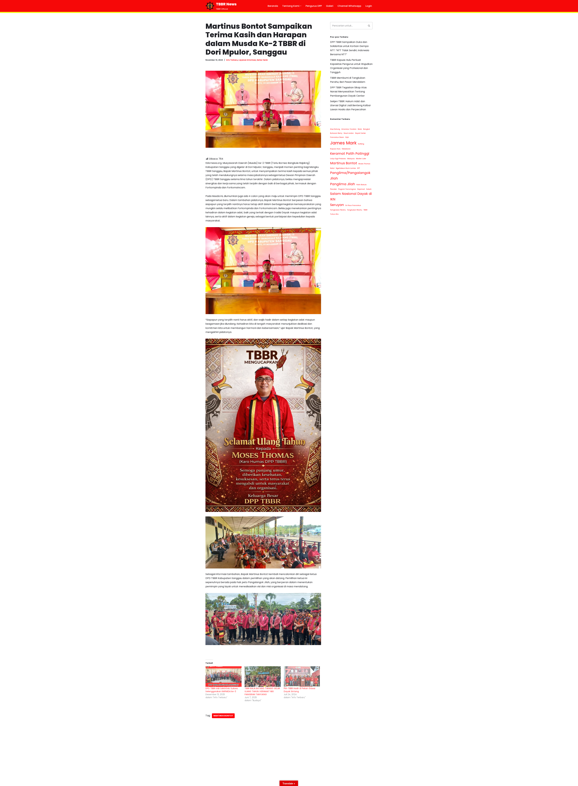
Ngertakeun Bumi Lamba (346, 168)
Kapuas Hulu (335, 149)
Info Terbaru (232, 60)
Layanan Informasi (247, 60)
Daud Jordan (349, 133)
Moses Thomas (364, 164)
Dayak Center (360, 133)
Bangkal (366, 129)
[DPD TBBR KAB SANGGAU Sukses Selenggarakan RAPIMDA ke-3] (223, 676)
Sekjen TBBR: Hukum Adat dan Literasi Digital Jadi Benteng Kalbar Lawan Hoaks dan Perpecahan (350, 105)
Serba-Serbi (262, 60)
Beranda (273, 6)
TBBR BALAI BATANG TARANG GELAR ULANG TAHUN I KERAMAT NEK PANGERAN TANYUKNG (262, 691)
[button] (300, 5)
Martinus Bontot (223, 715)
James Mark (343, 143)
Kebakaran (346, 149)
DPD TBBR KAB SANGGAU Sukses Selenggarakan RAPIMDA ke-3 (221, 690)
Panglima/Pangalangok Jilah (350, 175)
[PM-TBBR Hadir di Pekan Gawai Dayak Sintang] (302, 676)
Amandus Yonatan (348, 129)
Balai (360, 129)
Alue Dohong (335, 129)
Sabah (368, 189)
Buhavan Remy (336, 133)
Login (368, 6)
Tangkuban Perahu (354, 210)
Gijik (347, 137)
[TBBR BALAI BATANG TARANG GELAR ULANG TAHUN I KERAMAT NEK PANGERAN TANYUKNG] (263, 676)
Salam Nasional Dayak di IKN (351, 196)
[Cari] (369, 25)
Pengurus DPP (314, 6)
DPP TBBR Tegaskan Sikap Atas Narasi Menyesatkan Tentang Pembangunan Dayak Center (348, 91)
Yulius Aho (334, 214)
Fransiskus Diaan (337, 137)
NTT (358, 168)
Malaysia (351, 159)
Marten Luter (361, 159)
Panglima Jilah (342, 184)
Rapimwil (361, 189)
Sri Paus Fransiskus (353, 205)
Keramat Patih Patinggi (349, 153)
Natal (332, 168)
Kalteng (361, 144)
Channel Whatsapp (349, 6)
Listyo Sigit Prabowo (338, 159)
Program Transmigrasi (347, 189)
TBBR (365, 210)
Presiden (333, 189)
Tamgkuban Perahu (338, 210)
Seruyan (337, 204)
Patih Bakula (361, 185)
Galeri (329, 6)
